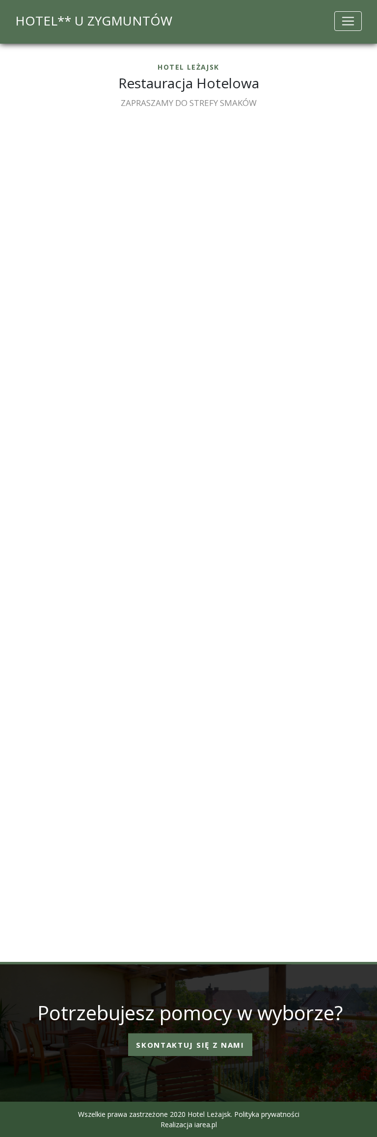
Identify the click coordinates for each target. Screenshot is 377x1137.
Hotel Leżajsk (209, 1114)
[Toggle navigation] (348, 21)
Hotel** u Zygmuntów (93, 20)
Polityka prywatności (266, 1114)
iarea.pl (205, 1124)
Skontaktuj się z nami (190, 1044)
